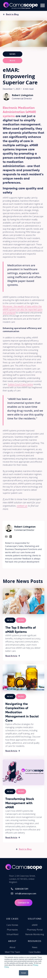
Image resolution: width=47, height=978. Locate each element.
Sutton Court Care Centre (20, 384)
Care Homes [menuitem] (12, 925)
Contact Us (23, 902)
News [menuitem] (34, 947)
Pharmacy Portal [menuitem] (34, 929)
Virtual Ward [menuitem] (12, 934)
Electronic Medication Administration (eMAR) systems (19, 112)
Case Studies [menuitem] (35, 952)
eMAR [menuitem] (34, 925)
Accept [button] (23, 973)
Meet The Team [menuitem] (12, 952)
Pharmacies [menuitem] (12, 929)
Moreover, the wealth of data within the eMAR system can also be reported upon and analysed (22, 309)
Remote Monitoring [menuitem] (34, 934)
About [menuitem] (12, 947)
